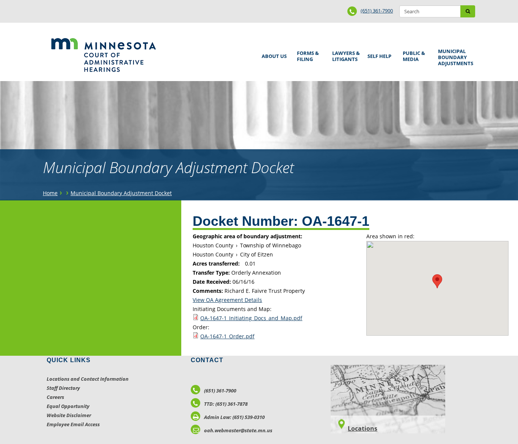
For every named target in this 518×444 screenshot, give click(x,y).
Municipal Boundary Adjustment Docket (121, 193)
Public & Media (412, 55)
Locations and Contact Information (88, 378)
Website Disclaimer (69, 415)
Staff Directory (63, 388)
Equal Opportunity (68, 406)
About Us (273, 53)
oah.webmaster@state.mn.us (238, 430)
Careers (55, 397)
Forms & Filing (306, 55)
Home (50, 193)
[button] (437, 281)
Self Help (378, 53)
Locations (362, 428)
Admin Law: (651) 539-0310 (234, 417)
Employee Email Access (73, 424)
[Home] (103, 55)
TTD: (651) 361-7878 (226, 403)
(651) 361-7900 (377, 10)
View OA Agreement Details (227, 299)
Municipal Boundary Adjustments (454, 57)
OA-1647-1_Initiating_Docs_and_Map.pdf (251, 318)
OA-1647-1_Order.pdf (227, 336)
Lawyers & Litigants (345, 55)
